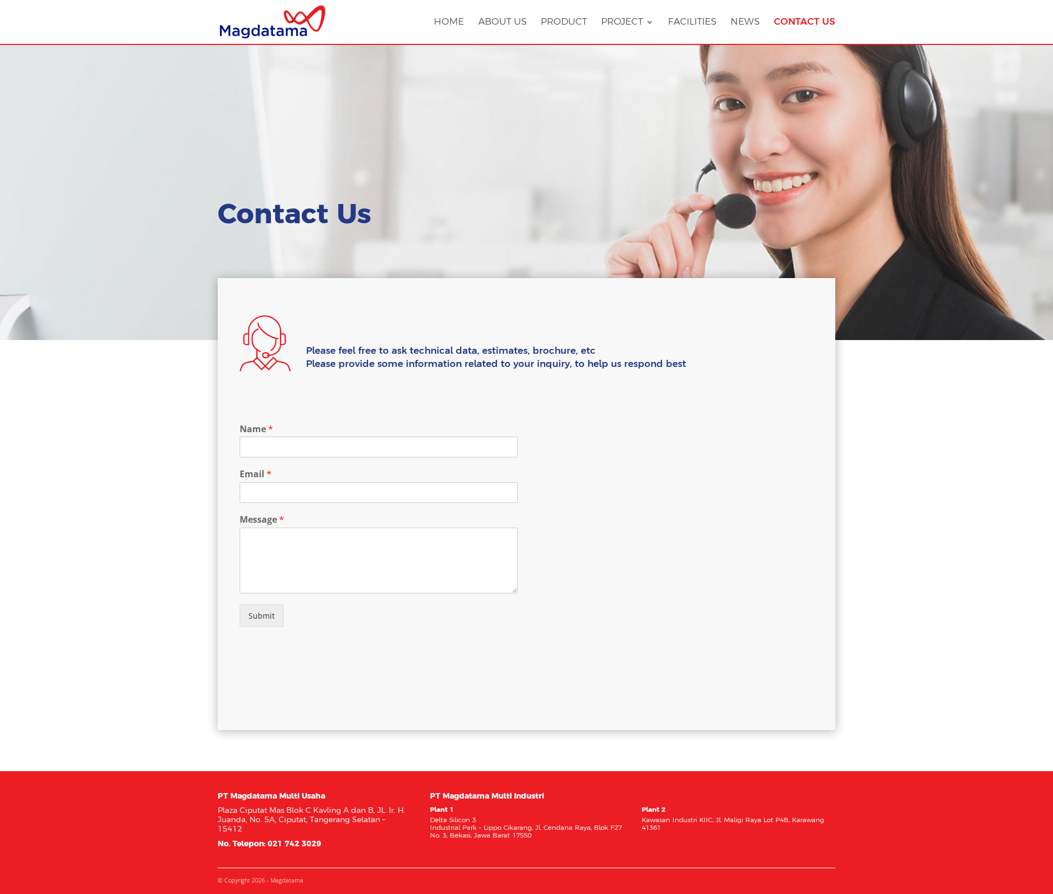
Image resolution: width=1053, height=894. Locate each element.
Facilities (692, 22)
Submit (261, 615)
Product (564, 22)
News (745, 22)
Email (255, 474)
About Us (502, 22)
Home (449, 22)
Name (256, 429)
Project (622, 22)
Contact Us (804, 22)
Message (262, 519)
